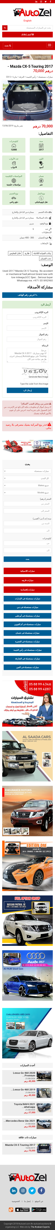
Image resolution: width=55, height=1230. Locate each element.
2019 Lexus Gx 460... (23, 1089)
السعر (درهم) (45, 499)
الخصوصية (16, 1201)
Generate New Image (38, 377)
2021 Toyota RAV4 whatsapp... (24, 1105)
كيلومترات (47, 538)
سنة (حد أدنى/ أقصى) (42, 518)
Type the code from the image (34, 384)
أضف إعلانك (26, 34)
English (28, 20)
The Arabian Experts (40, 1227)
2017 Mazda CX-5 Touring (20, 1144)
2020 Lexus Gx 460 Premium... (24, 1074)
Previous (6, 100)
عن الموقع (39, 1201)
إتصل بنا (27, 1201)
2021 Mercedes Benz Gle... (19, 1120)
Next (48, 100)
